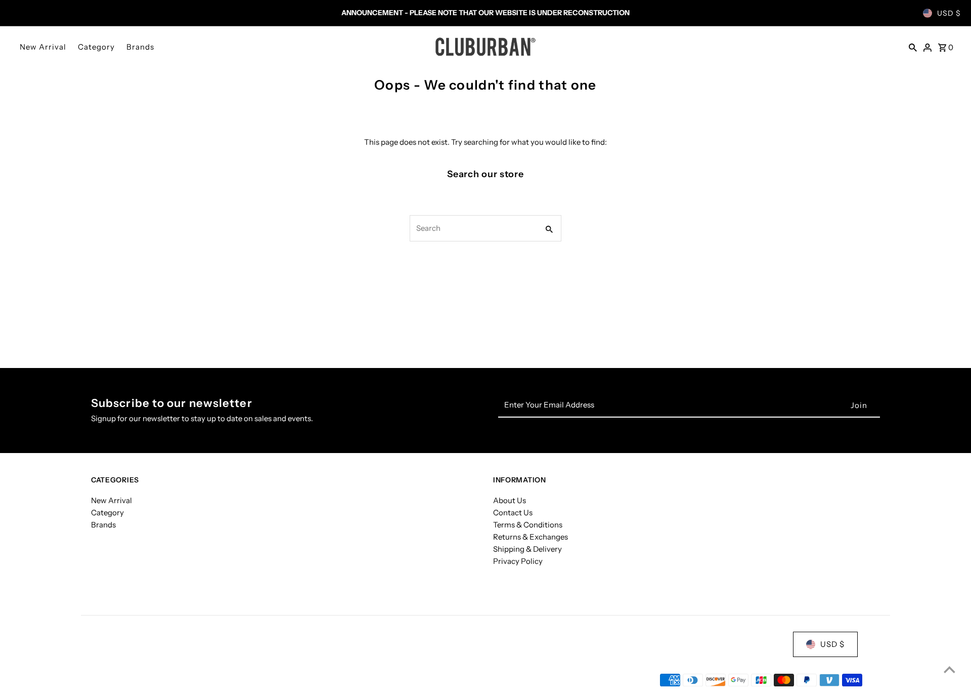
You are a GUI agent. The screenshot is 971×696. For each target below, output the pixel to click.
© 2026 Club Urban (125, 680)
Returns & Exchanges (530, 537)
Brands (140, 47)
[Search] (912, 46)
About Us (509, 500)
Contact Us (513, 512)
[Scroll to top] (949, 669)
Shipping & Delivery (527, 549)
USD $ (949, 13)
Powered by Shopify (199, 680)
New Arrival (43, 47)
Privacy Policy (518, 561)
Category (96, 47)
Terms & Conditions (527, 524)
